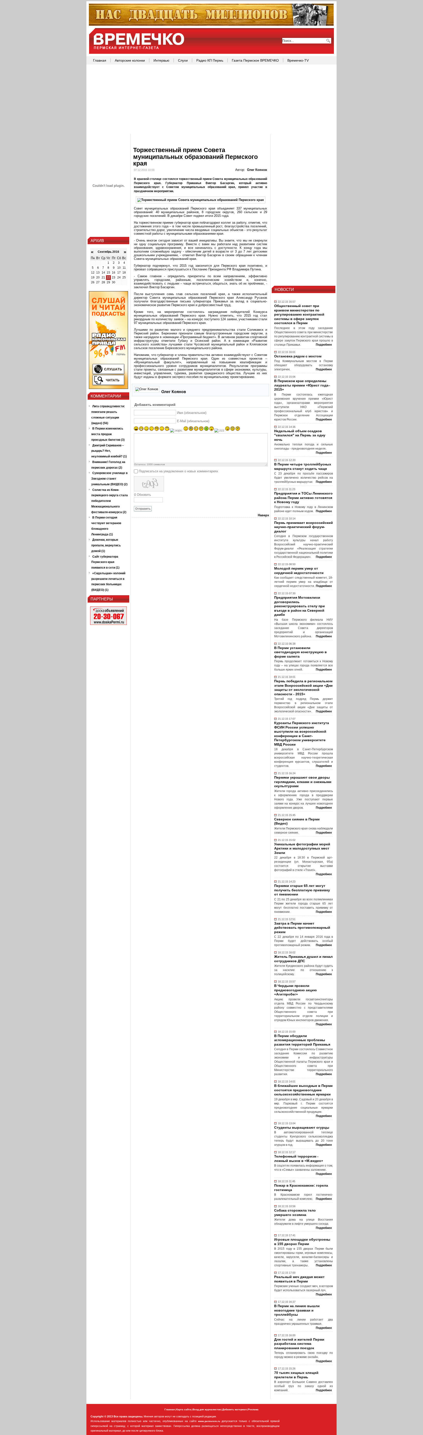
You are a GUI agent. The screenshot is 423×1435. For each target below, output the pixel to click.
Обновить (144, 495)
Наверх (263, 515)
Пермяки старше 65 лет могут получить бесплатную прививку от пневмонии (302, 890)
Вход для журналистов (207, 1409)
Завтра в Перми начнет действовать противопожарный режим (302, 927)
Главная (99, 60)
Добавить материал (234, 1409)
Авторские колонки (130, 60)
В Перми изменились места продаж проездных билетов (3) (108, 434)
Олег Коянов (257, 170)
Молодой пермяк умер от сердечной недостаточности (299, 570)
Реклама (253, 1409)
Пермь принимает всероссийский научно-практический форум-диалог (303, 527)
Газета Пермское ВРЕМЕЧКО (255, 60)
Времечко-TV (298, 60)
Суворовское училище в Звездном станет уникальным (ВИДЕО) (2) (109, 478)
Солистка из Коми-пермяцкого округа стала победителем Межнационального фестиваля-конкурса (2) (109, 501)
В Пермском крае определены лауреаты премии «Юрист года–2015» (302, 385)
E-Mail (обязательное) (193, 421)
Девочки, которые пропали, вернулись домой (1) (106, 545)
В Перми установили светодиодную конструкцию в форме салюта (300, 652)
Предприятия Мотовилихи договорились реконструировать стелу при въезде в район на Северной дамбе (299, 606)
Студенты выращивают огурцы (301, 1127)
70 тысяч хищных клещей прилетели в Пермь (296, 1375)
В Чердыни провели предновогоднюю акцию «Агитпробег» (295, 990)
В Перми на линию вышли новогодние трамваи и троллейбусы (297, 1310)
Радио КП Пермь (209, 60)
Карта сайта (183, 1409)
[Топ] (211, 24)
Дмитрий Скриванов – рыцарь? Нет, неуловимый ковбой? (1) (109, 451)
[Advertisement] (211, 100)
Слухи (183, 60)
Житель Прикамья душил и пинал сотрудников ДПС (303, 959)
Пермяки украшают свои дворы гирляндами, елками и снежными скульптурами (302, 781)
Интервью (161, 60)
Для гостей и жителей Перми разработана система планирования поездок (299, 1343)
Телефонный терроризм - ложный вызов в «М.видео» (298, 1158)
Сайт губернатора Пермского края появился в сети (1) (105, 562)
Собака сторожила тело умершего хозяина (295, 1212)
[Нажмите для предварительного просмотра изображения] (200, 200)
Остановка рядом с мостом (297, 356)
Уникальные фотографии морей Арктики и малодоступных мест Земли (302, 848)
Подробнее (324, 344)
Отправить (143, 508)
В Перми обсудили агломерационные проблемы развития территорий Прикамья (302, 1040)
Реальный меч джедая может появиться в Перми (299, 1279)
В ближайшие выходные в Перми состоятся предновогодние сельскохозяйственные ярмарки (303, 1090)
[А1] (108, 388)
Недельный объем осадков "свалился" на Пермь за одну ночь (299, 435)
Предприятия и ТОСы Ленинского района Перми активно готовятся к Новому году (303, 497)
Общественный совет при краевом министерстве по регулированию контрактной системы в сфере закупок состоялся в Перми (299, 314)
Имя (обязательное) (191, 413)
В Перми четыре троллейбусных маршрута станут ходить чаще (302, 466)
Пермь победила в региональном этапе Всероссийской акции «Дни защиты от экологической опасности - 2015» (303, 687)
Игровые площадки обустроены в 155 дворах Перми (302, 1241)
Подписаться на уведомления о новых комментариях (178, 471)
